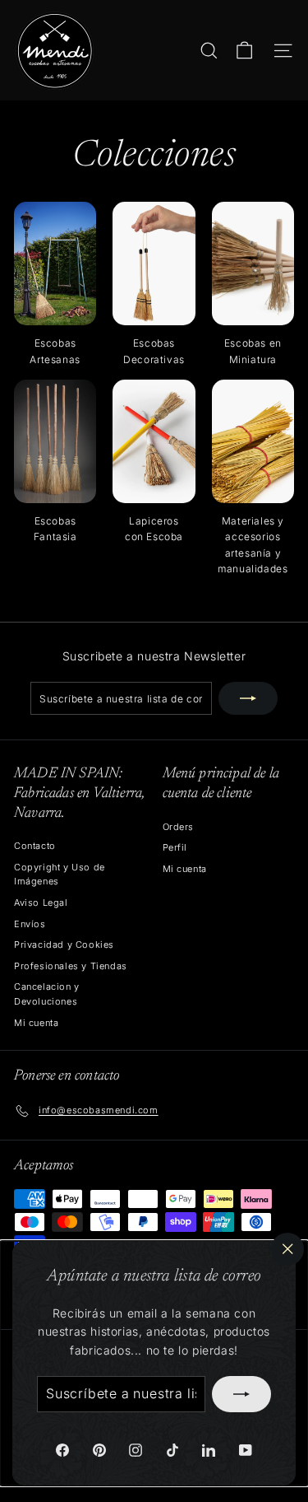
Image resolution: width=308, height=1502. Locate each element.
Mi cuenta (36, 1023)
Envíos (30, 924)
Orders (179, 827)
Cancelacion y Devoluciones (47, 994)
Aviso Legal (41, 902)
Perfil (175, 847)
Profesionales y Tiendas (70, 966)
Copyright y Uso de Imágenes (59, 874)
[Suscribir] (241, 1394)
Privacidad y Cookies (64, 944)
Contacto (35, 845)
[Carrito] (244, 50)
